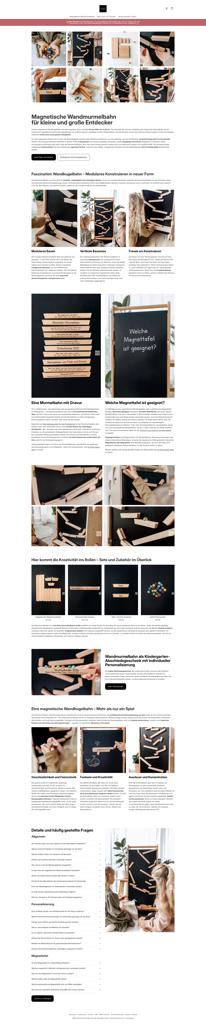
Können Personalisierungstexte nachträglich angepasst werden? (57, 949)
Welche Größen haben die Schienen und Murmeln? (51, 854)
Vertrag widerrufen (117, 1014)
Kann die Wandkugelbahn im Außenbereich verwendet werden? (56, 886)
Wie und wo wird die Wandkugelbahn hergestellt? (51, 865)
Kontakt (134, 1014)
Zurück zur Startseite (42, 998)
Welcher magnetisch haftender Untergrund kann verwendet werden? (58, 968)
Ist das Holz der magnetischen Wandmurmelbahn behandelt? (55, 870)
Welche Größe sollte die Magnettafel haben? (49, 979)
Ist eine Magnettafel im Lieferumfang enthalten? (50, 963)
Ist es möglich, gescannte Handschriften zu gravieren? (53, 933)
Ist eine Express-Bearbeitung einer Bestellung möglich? (53, 892)
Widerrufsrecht (104, 1014)
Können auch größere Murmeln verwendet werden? (51, 860)
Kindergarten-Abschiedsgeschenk (73, 157)
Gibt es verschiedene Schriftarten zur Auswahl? (50, 927)
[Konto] (166, 8)
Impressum (72, 1014)
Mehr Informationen (115, 686)
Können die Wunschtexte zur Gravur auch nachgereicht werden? (56, 938)
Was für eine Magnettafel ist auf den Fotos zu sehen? (52, 974)
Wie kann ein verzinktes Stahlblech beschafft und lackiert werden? (58, 990)
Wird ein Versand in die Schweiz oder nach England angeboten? (56, 897)
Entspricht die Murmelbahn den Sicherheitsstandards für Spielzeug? (58, 881)
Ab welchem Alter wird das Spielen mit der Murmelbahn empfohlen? (58, 844)
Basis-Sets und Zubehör (43, 157)
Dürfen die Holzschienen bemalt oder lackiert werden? (53, 876)
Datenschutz (82, 1014)
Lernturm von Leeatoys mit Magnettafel (155, 430)
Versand (128, 1014)
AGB (96, 1014)
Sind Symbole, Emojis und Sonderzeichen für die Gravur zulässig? (57, 911)
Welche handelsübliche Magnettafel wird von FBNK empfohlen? (56, 984)
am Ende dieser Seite (165, 450)
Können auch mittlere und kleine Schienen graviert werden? (55, 922)
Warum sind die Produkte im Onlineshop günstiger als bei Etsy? (56, 849)
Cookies (90, 1014)
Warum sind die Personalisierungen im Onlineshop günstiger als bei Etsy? (60, 917)
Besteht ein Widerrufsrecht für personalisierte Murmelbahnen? (56, 943)
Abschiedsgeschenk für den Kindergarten (59, 424)
